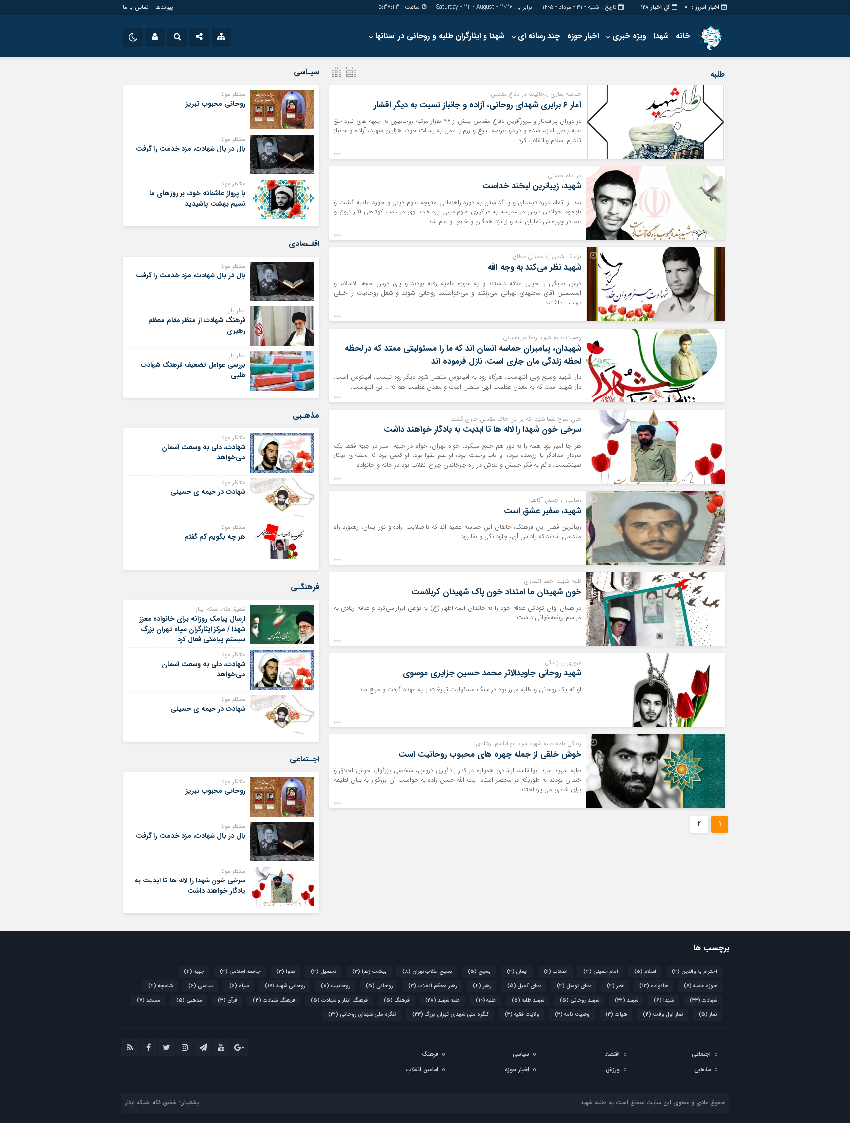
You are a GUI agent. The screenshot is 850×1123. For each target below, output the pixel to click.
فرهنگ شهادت (274, 1000)
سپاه (239, 986)
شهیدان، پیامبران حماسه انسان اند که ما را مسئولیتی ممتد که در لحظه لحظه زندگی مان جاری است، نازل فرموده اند (463, 355)
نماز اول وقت (663, 1014)
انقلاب (556, 972)
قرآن (227, 1000)
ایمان (517, 972)
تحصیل (323, 972)
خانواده (653, 986)
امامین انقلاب (422, 1069)
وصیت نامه (572, 1014)
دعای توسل (574, 986)
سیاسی (200, 986)
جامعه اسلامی (240, 972)
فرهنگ (397, 1000)
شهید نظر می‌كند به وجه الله (534, 267)
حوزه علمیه (700, 986)
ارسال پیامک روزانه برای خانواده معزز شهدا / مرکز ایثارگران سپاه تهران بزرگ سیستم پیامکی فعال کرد (192, 629)
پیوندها (164, 7)
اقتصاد (612, 1054)
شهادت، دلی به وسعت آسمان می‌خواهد (203, 452)
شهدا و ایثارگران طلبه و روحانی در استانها (439, 36)
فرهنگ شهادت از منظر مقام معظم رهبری (196, 325)
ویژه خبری (629, 36)
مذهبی (189, 1000)
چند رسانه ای (539, 36)
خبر (615, 986)
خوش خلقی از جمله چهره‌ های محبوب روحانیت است (489, 754)
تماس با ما (135, 7)
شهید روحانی (579, 1000)
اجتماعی (701, 1054)
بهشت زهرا (369, 972)
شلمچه (160, 986)
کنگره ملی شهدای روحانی (362, 1014)
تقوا (285, 972)
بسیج (479, 972)
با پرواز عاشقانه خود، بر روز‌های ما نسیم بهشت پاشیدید (197, 198)
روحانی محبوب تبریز (215, 103)
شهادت (703, 1000)
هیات (616, 1014)
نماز (708, 1014)
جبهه (194, 972)
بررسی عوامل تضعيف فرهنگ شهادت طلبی (193, 370)
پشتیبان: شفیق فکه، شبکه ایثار (162, 1102)
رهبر (482, 986)
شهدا (661, 36)
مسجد (148, 1000)
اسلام (645, 972)
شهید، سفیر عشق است (542, 510)
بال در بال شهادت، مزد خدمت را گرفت (190, 148)
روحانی (379, 986)
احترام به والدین (694, 972)
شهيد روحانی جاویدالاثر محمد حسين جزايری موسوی (492, 673)
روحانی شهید (285, 986)
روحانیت (335, 986)
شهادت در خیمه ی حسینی (207, 491)
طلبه (486, 1000)
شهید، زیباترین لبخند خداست (531, 186)
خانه (683, 36)
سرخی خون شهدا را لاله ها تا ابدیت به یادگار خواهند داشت (482, 429)
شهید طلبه (528, 1000)
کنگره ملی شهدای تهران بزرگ (450, 1014)
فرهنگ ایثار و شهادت (339, 1000)
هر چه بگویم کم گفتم (214, 536)
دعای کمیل (524, 986)
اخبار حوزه (583, 36)
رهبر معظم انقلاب (432, 986)
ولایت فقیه (522, 1014)
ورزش (613, 1069)
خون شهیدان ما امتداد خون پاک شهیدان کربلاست (496, 592)
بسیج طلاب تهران (427, 972)
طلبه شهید (442, 1000)
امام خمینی (600, 972)
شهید (626, 1000)
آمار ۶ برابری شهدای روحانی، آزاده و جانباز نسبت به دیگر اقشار (477, 105)
